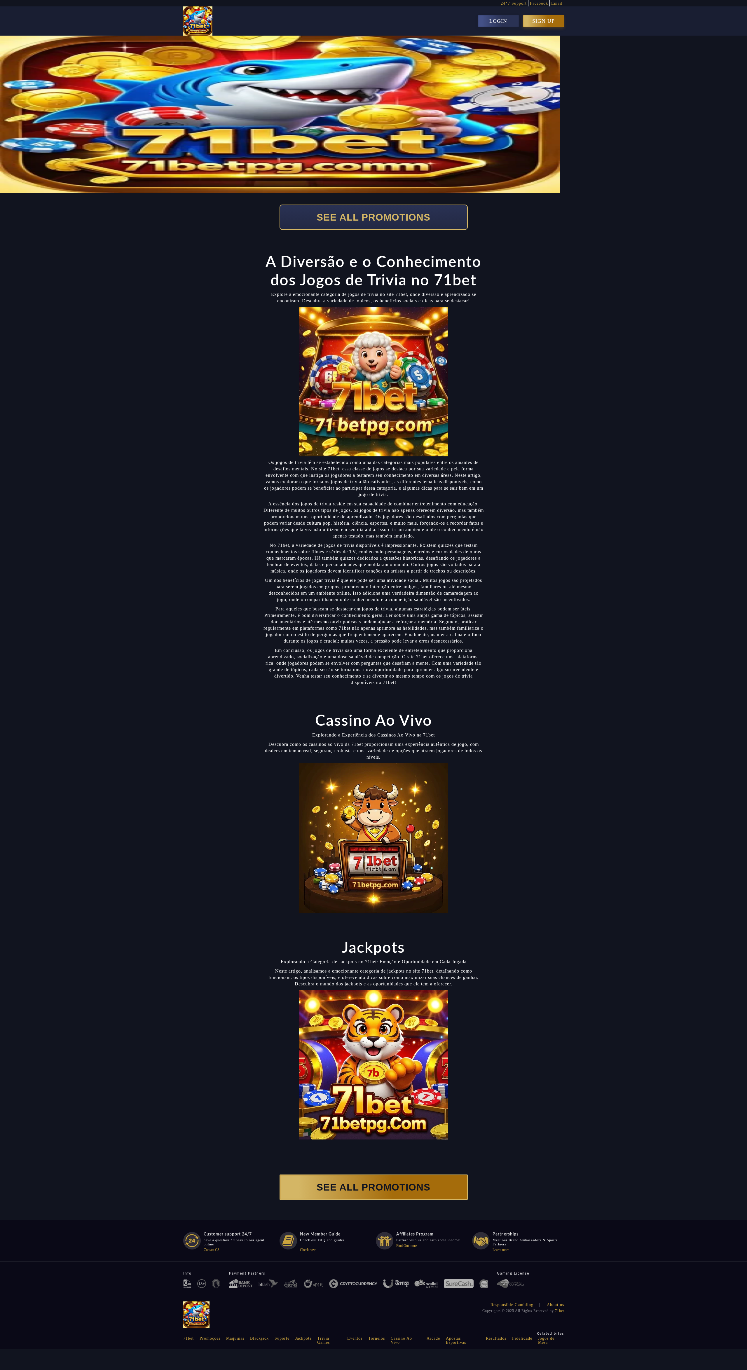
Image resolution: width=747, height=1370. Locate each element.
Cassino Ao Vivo (401, 1340)
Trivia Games (323, 1340)
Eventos (354, 1338)
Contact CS (211, 1250)
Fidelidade (522, 1338)
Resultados (496, 1338)
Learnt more (501, 1250)
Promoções (210, 1338)
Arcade (433, 1338)
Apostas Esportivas (456, 1340)
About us (555, 1305)
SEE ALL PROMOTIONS (373, 217)
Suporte (282, 1338)
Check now (308, 1250)
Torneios (376, 1338)
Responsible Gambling (512, 1305)
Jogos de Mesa (546, 1340)
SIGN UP (543, 21)
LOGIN (498, 21)
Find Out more (406, 1246)
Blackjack (259, 1338)
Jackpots (303, 1338)
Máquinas (235, 1338)
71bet (559, 1311)
